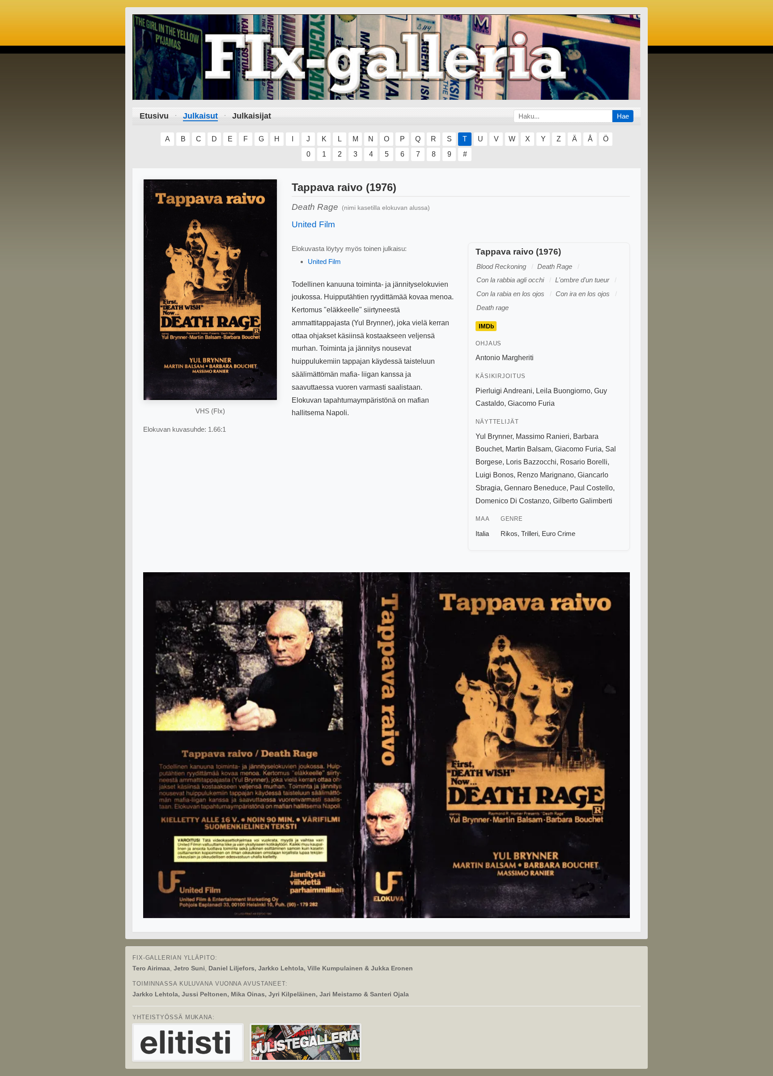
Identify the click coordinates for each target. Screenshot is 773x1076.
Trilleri (529, 533)
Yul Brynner (494, 436)
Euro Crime (558, 533)
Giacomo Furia (531, 403)
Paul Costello (591, 488)
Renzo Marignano (545, 475)
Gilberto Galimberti (582, 501)
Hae (623, 116)
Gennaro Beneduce (535, 488)
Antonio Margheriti (505, 358)
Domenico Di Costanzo (512, 501)
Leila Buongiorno (563, 391)
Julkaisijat (251, 115)
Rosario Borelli (583, 462)
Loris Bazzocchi (531, 462)
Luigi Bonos (495, 475)
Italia (482, 533)
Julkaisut (200, 115)
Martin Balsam (528, 449)
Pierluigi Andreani (504, 391)
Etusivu (154, 115)
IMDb (486, 326)
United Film (313, 224)
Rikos (509, 533)
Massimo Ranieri (542, 436)
